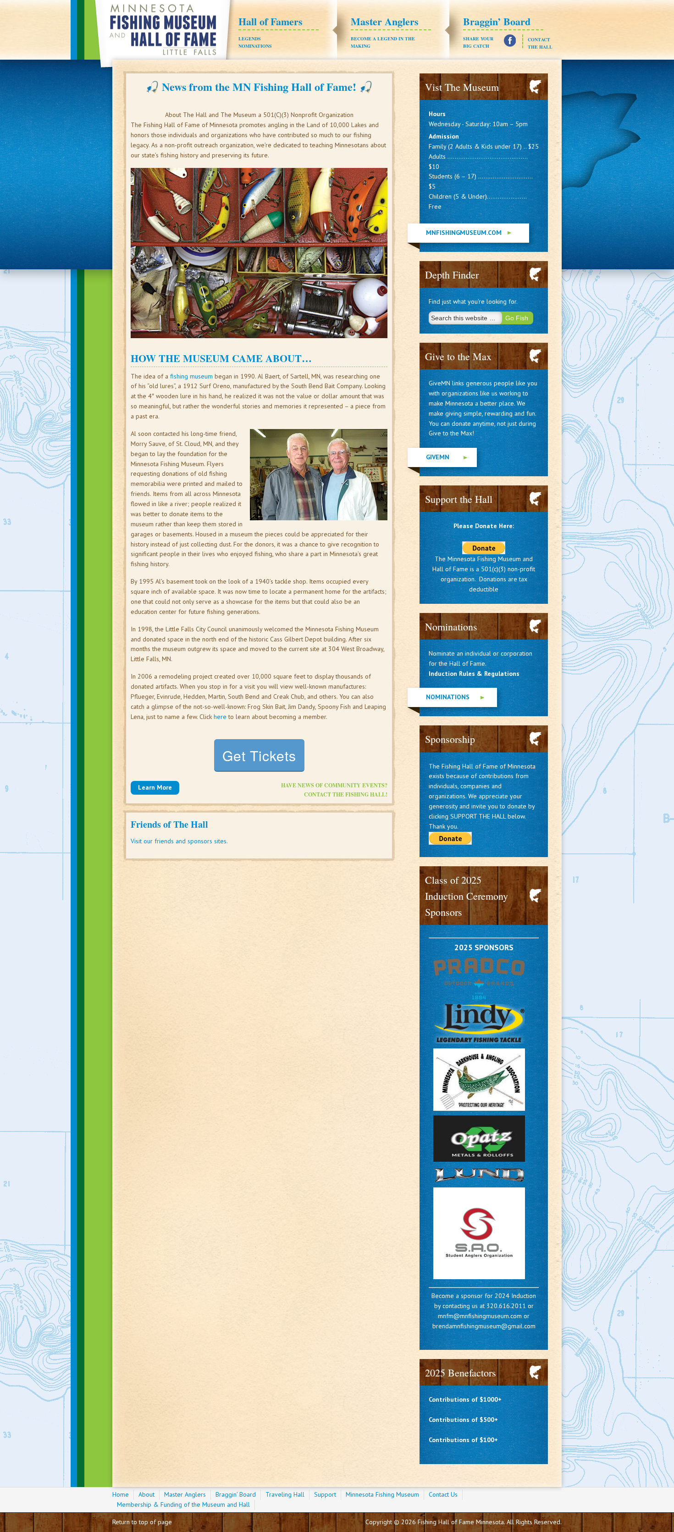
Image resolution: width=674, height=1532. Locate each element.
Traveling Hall (284, 1494)
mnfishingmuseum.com (464, 232)
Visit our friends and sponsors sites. (179, 841)
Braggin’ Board (496, 31)
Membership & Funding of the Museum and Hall (183, 1504)
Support (325, 1494)
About (146, 1494)
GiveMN (437, 457)
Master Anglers (385, 31)
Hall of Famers (270, 28)
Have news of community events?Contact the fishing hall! (334, 789)
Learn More (155, 787)
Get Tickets (259, 755)
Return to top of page (142, 1522)
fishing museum (191, 376)
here (220, 717)
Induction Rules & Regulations (474, 673)
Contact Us (443, 1494)
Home (120, 1494)
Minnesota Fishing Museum (382, 1494)
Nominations (255, 46)
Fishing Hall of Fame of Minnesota (165, 36)
